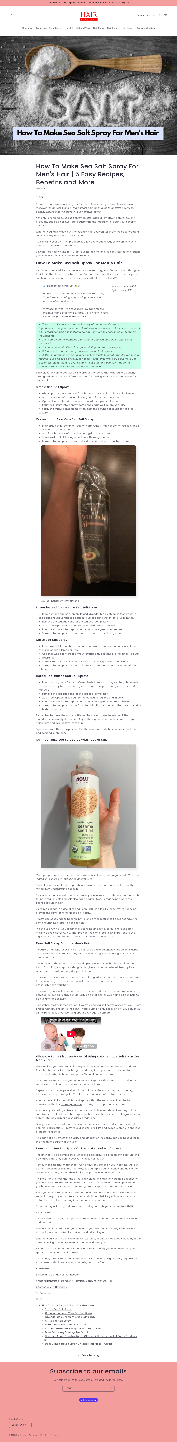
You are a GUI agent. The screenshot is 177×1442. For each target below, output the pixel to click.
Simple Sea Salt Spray (58, 1309)
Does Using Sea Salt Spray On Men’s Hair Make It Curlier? (79, 1343)
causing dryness (71, 1104)
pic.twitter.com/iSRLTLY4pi (72, 316)
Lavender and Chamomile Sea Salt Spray (70, 1317)
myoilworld (72, 601)
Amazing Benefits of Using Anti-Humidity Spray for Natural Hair (74, 1281)
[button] (12, 16)
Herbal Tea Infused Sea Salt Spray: (66, 1324)
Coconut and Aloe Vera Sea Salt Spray (68, 1313)
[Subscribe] (111, 1388)
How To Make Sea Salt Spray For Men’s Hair (68, 1305)
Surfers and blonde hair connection (57, 1274)
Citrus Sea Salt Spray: (58, 1320)
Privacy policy (56, 1435)
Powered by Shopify (38, 1435)
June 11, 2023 (133, 289)
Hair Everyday (22, 1435)
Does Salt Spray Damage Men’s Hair (67, 1332)
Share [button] (42, 196)
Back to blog (90, 1355)
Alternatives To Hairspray (51, 1287)
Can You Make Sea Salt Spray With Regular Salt (74, 1328)
